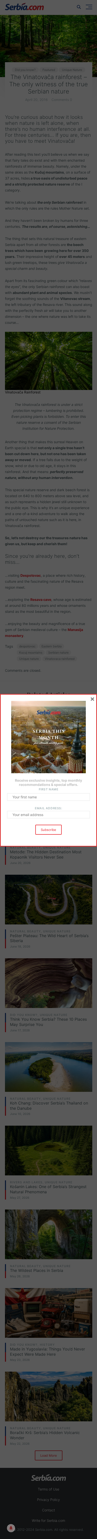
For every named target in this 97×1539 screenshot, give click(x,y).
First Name (48, 789)
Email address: (48, 808)
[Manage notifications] (11, 1528)
